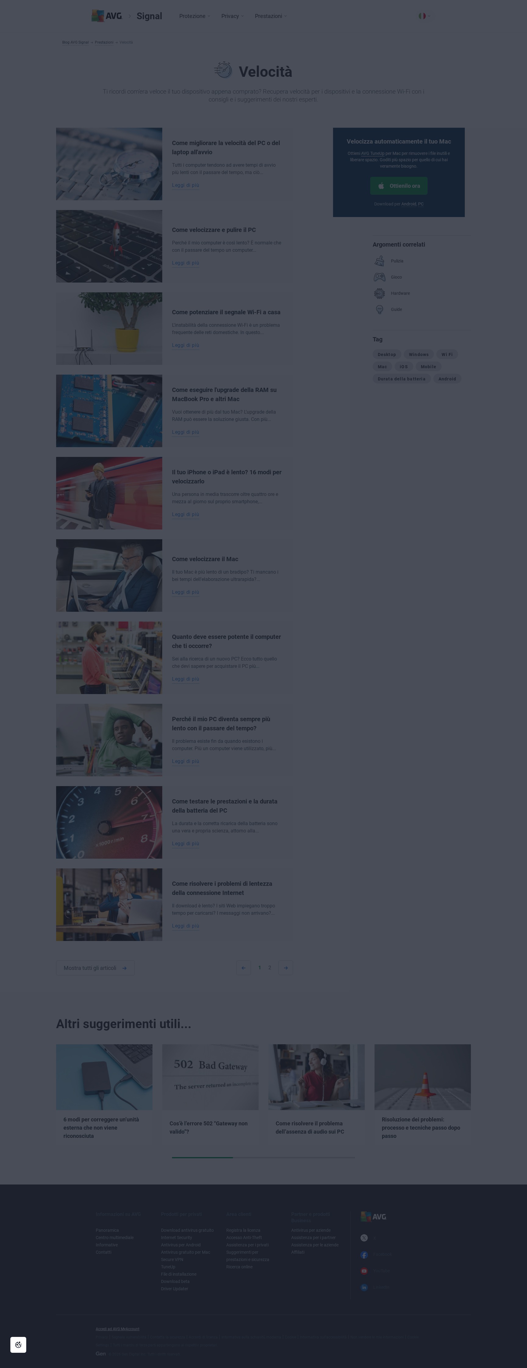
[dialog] (263, 684)
